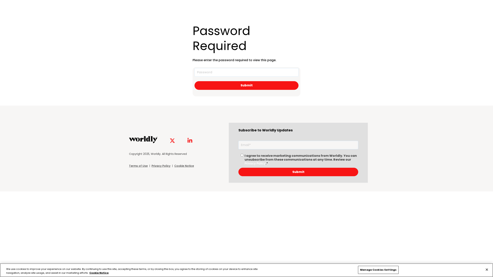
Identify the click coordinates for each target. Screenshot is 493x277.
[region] (246, 270)
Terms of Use (138, 166)
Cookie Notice (184, 166)
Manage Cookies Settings (378, 270)
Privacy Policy (161, 166)
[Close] (487, 269)
